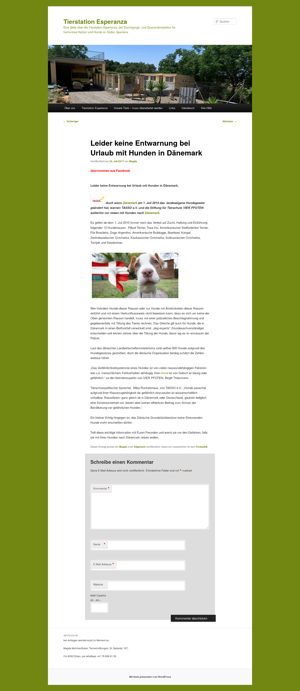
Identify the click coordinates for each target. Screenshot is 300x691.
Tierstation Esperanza (95, 21)
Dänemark (130, 203)
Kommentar (101, 488)
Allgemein (140, 447)
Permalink (202, 447)
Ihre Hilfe (206, 108)
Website (98, 584)
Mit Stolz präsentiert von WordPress (150, 677)
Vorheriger (71, 121)
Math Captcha (98, 595)
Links (172, 108)
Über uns (69, 108)
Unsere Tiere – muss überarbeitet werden (138, 108)
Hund (164, 373)
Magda (133, 161)
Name (99, 544)
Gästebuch (188, 108)
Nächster (230, 121)
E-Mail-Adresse (103, 564)
